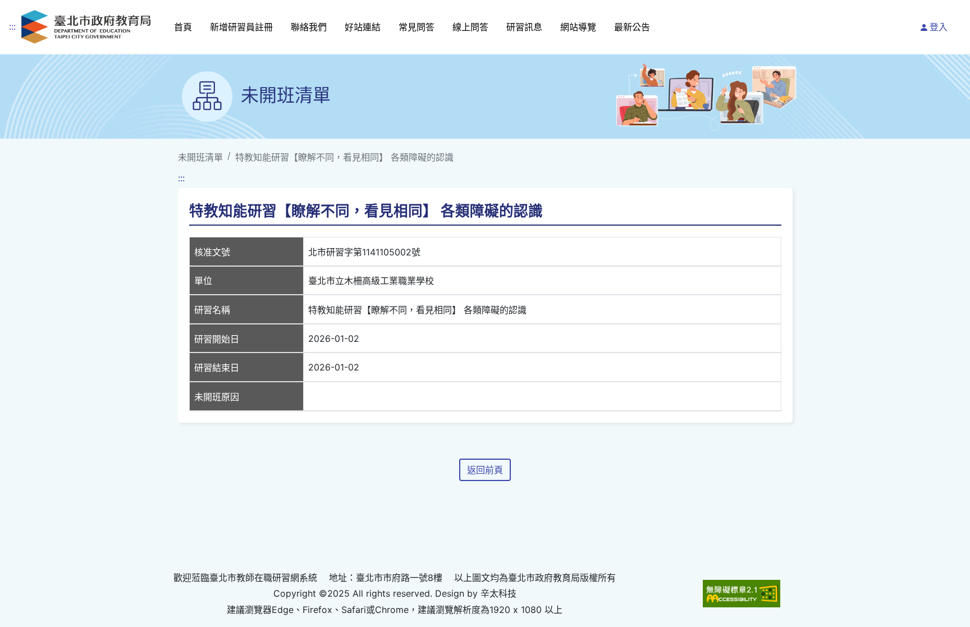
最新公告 (632, 27)
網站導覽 (578, 27)
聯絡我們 (309, 27)
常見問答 (416, 27)
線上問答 (470, 27)
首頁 (183, 27)
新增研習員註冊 (241, 27)
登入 (939, 27)
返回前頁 (485, 469)
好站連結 (363, 27)
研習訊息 (524, 27)
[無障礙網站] (742, 593)
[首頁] (86, 26)
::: (12, 26)
